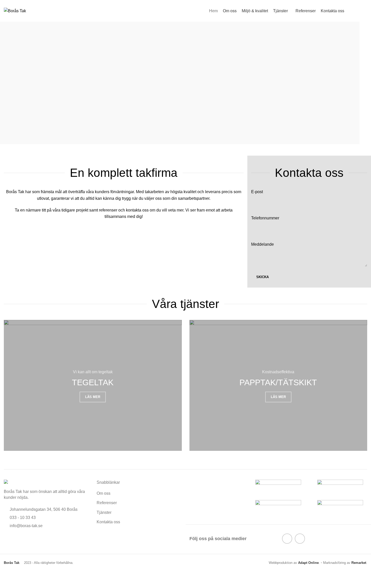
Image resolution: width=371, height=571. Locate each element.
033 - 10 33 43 (23, 517)
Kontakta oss (108, 522)
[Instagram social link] (300, 538)
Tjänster (104, 512)
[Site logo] (15, 10)
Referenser (107, 503)
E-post (257, 192)
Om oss (103, 493)
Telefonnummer (265, 218)
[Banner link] (93, 385)
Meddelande (262, 244)
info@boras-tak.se (26, 526)
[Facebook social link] (287, 538)
